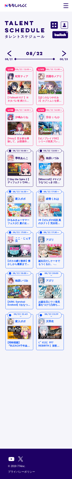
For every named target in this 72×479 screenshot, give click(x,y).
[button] (65, 5)
